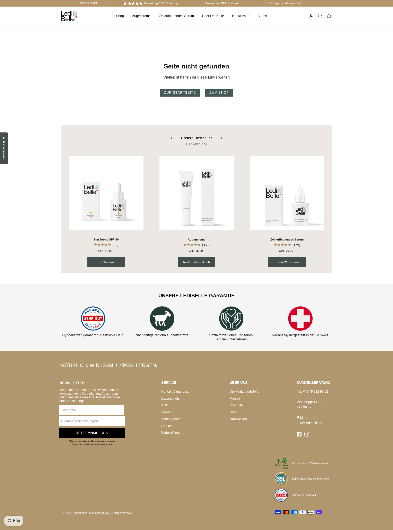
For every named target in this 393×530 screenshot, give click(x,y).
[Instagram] (306, 434)
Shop (120, 16)
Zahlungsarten (171, 419)
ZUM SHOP (219, 92)
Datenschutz (170, 398)
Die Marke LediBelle (244, 391)
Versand (167, 412)
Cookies (167, 426)
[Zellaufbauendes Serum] (287, 193)
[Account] (310, 16)
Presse (235, 398)
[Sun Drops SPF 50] (106, 193)
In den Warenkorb (106, 262)
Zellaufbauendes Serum (176, 16)
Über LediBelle (213, 16)
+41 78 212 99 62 (315, 391)
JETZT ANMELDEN (92, 433)
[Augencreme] (197, 193)
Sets (233, 412)
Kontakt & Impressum (176, 391)
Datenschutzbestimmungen (85, 444)
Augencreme (141, 16)
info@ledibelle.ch (309, 423)
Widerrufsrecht (171, 432)
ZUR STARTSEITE (180, 92)
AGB (164, 405)
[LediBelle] (69, 16)
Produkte (236, 405)
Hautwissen (240, 16)
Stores (262, 16)
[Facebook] (299, 434)
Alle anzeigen (196, 144)
